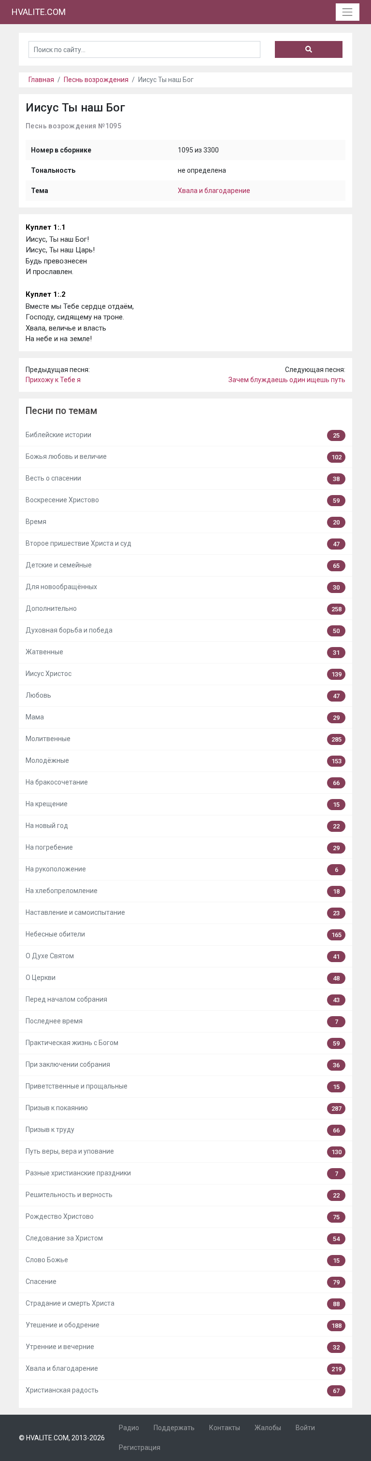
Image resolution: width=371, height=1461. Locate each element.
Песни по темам (61, 410)
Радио (129, 1428)
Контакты (224, 1428)
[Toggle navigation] (347, 11)
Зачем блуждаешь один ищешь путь (286, 380)
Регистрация (139, 1447)
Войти (305, 1428)
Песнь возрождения (96, 79)
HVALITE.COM (39, 12)
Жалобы (268, 1428)
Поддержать (174, 1428)
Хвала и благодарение (214, 190)
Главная (41, 79)
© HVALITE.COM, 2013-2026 (62, 1438)
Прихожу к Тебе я (53, 380)
